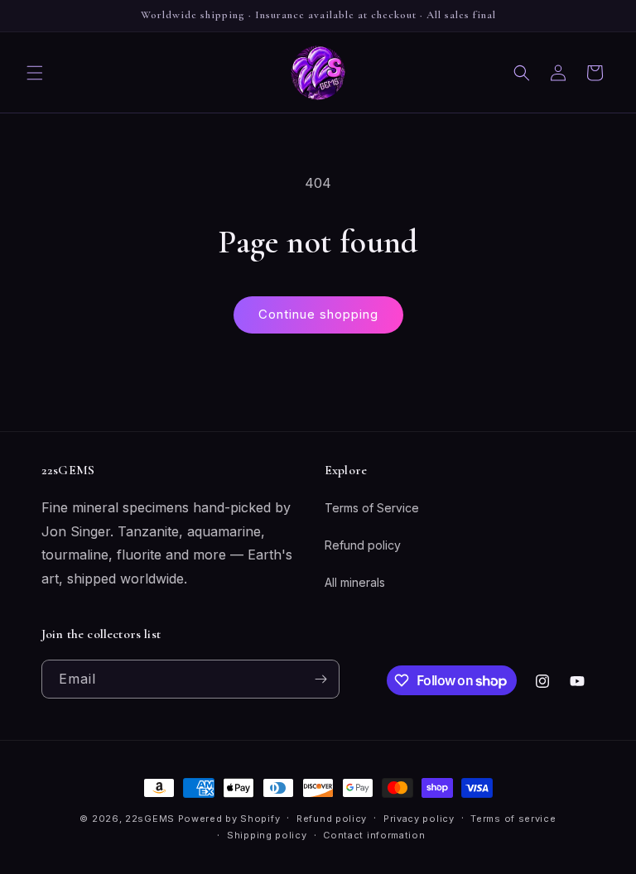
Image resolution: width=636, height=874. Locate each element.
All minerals (355, 582)
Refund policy (363, 545)
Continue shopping (318, 314)
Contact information (374, 835)
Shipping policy (267, 835)
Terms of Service (372, 508)
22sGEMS (150, 818)
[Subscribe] (320, 679)
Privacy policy (419, 818)
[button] (35, 73)
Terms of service (513, 818)
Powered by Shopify (229, 818)
